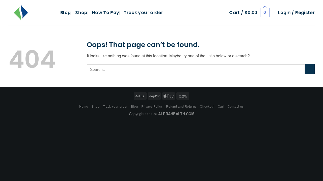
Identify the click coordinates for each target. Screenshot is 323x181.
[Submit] (310, 69)
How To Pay (105, 13)
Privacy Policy (152, 106)
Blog (65, 13)
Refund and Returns (181, 106)
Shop (81, 13)
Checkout (207, 106)
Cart (221, 106)
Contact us (236, 106)
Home (83, 106)
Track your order (143, 13)
